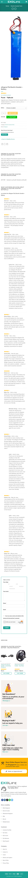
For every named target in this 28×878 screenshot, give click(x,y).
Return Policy (6, 860)
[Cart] (26, 1)
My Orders (5, 832)
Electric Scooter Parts (16, 6)
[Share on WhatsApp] (2, 144)
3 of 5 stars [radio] (6, 586)
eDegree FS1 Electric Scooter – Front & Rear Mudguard (6, 666)
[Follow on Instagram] (5, 800)
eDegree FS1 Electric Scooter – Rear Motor (19, 665)
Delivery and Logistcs (7, 857)
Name (4, 603)
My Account (5, 835)
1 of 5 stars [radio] (5, 584)
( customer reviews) (6, 95)
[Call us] (9, 800)
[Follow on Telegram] (12, 800)
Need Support (6, 841)
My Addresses (6, 838)
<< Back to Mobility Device (8, 139)
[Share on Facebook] (5, 144)
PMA (4, 816)
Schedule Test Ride (7, 830)
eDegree (6, 126)
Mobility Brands (6, 821)
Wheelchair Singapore (8, 813)
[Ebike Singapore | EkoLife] (14, 2)
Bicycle (4, 819)
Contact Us (5, 852)
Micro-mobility (5, 805)
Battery (2, 107)
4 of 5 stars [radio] (16, 586)
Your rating (6, 582)
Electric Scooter (6, 810)
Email (4, 609)
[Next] (27, 664)
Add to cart (12, 113)
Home (7, 6)
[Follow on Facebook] (2, 800)
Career (4, 854)
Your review (6, 591)
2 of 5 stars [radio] (13, 584)
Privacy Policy (6, 863)
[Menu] (2, 1)
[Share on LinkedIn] (7, 144)
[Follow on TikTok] (7, 800)
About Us (5, 849)
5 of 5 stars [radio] (6, 588)
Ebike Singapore (6, 808)
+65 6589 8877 (13, 788)
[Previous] (1, 664)
